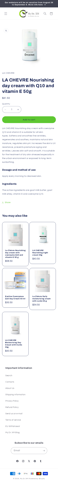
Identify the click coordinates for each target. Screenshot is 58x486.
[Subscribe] (44, 450)
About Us (9, 388)
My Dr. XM (24, 478)
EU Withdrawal (12, 426)
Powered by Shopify (37, 478)
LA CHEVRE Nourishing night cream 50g (40, 252)
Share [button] (8, 202)
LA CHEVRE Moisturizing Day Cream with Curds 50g (13, 343)
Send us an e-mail (14, 414)
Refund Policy (11, 407)
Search (8, 376)
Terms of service (13, 420)
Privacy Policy (12, 401)
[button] (6, 14)
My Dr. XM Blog (12, 432)
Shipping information (15, 395)
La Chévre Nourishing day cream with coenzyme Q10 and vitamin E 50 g (15, 253)
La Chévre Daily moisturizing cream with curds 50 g (41, 298)
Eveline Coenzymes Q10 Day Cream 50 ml (15, 297)
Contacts (9, 382)
